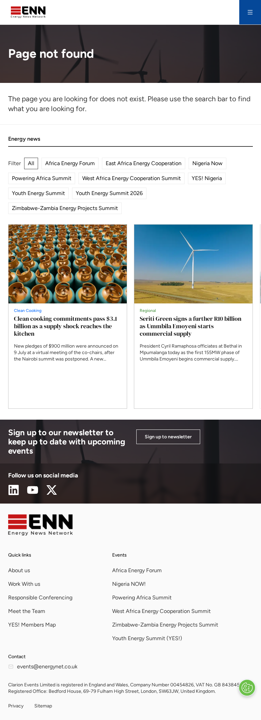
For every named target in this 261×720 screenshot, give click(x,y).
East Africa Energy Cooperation (143, 163)
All (31, 163)
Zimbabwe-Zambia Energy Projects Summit (65, 208)
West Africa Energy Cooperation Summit (131, 178)
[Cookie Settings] (247, 687)
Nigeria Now (207, 163)
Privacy (15, 706)
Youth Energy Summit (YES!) (147, 638)
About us (19, 570)
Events (119, 555)
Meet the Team (26, 611)
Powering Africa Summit (41, 178)
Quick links (19, 555)
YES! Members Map (32, 624)
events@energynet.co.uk (47, 666)
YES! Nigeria (207, 178)
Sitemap (43, 706)
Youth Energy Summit (38, 193)
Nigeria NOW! (129, 584)
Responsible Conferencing (40, 597)
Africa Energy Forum (70, 163)
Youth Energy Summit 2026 (109, 193)
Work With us (24, 584)
